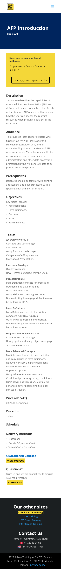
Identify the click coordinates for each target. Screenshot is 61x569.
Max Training (30, 516)
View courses (16, 460)
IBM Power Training (30, 520)
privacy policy (37, 564)
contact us (15, 482)
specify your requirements (30, 80)
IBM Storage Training (30, 523)
